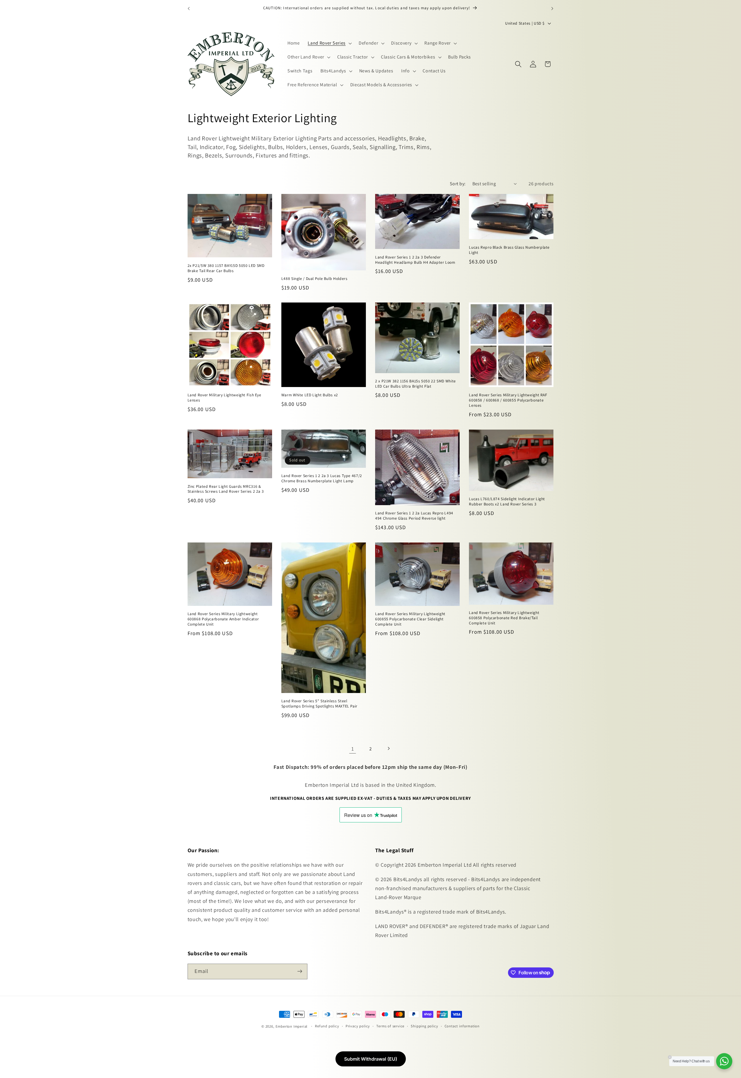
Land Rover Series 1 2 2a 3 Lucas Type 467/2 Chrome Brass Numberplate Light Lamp (321, 479)
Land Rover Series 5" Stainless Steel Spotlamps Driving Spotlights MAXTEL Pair (319, 704)
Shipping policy (424, 1026)
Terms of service (390, 1026)
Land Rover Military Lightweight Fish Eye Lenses (224, 398)
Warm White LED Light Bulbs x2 (309, 395)
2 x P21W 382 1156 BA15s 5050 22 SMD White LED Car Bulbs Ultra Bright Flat (415, 384)
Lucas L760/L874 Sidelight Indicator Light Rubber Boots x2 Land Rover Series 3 (507, 502)
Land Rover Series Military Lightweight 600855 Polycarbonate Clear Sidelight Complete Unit (410, 619)
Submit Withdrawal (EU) (370, 1059)
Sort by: (458, 184)
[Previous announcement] (188, 8)
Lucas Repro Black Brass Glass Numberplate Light (509, 250)
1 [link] (352, 748)
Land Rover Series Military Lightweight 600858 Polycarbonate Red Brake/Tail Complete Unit (504, 618)
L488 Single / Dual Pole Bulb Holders (314, 278)
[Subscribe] (299, 971)
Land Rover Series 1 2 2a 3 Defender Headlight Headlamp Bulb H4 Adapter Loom (415, 259)
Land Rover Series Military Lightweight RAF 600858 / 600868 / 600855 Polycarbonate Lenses (508, 400)
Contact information (462, 1026)
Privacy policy (358, 1026)
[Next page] (388, 748)
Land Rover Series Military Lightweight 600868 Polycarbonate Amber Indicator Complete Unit (223, 619)
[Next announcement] (552, 8)
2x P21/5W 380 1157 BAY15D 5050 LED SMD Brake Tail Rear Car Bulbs (226, 268)
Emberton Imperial (292, 1026)
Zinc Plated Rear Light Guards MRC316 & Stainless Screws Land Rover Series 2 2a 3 (226, 489)
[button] (329, 43)
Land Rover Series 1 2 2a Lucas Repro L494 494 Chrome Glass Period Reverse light (414, 516)
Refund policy (327, 1026)
